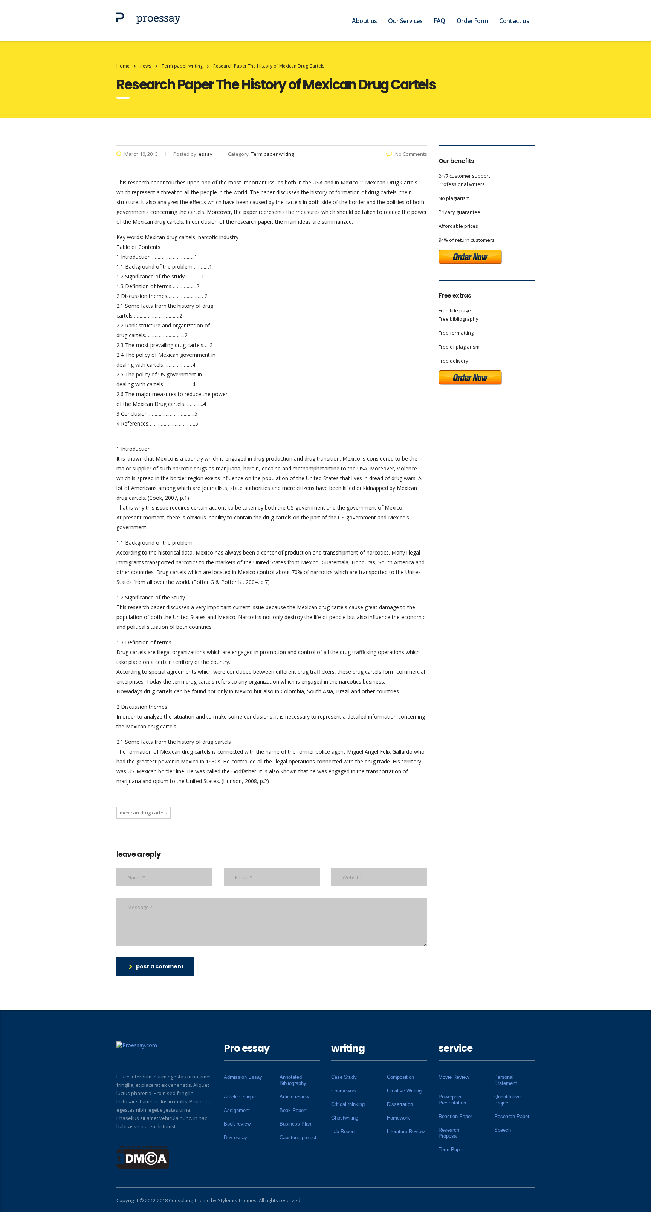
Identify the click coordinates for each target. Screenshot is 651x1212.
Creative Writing (404, 1091)
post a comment (160, 966)
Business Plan (295, 1124)
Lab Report (343, 1131)
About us (364, 21)
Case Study (344, 1077)
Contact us (514, 21)
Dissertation (400, 1104)
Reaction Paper (455, 1116)
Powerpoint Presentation (452, 1100)
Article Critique (240, 1097)
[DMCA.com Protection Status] (143, 1156)
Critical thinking (348, 1104)
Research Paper (511, 1116)
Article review (294, 1097)
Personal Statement (505, 1080)
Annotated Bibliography (293, 1080)
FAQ (439, 21)
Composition (400, 1077)
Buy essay (235, 1137)
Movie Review (454, 1077)
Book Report (293, 1110)
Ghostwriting (344, 1118)
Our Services (405, 21)
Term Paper (451, 1149)
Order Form (472, 21)
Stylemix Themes (237, 1200)
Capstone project (298, 1137)
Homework (398, 1118)
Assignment (237, 1110)
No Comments (411, 154)
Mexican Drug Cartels (143, 812)
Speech (502, 1130)
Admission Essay (243, 1077)
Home (123, 66)
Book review (237, 1124)
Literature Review (406, 1131)
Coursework (344, 1091)
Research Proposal (449, 1133)
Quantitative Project (507, 1100)
